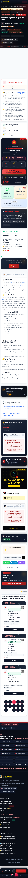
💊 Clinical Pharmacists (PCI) (6, 850)
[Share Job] (13, 871)
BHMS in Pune (19, 757)
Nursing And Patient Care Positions (11, 413)
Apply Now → (14, 629)
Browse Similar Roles (8, 415)
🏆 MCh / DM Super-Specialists (7, 838)
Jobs (6, 6)
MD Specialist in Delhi (20, 745)
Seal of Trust (5, 808)
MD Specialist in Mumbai (7, 749)
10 (6, 710)
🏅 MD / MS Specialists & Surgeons (8, 836)
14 (18, 710)
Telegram (15, 562)
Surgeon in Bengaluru (6, 753)
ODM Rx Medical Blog (5, 822)
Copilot (22, 221)
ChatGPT (7, 221)
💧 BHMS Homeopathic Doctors (7, 843)
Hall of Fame (3, 810)
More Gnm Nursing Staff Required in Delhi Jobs (14, 406)
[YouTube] (14, 728)
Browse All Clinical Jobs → (21, 738)
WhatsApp (7, 562)
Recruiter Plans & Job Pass (6, 803)
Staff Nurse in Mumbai (21, 761)
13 (14, 710)
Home (2, 6)
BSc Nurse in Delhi (5, 761)
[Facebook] (5, 728)
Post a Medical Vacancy (5, 801)
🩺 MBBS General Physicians (6, 833)
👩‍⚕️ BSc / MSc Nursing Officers (7, 846)
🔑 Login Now (14, 266)
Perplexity (14, 221)
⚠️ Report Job (24, 591)
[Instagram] (11, 728)
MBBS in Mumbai (19, 741)
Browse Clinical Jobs (4, 798)
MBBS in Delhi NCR (6, 741)
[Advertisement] (14, 63)
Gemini (7, 225)
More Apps (22, 562)
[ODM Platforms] (5, 2)
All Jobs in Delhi (7, 408)
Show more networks (13, 567)
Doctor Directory (6, 806)
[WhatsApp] (2, 728)
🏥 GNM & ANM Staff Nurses (6, 848)
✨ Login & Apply (21, 871)
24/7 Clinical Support (5, 827)
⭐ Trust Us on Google (5, 824)
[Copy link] (23, 557)
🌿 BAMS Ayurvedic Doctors (6, 841)
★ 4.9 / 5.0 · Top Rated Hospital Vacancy (13, 9)
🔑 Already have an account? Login (14, 177)
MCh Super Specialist (20, 753)
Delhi (9, 6)
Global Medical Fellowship (9, 817)
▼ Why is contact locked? (21, 93)
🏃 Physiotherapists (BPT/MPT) (7, 853)
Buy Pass (24, 1)
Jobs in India (6, 411)
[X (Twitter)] (8, 728)
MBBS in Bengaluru (6, 745)
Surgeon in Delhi (19, 749)
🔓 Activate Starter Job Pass (14, 583)
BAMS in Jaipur (5, 757)
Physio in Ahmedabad (21, 764)
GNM (11, 282)
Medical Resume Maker (7, 819)
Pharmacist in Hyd (6, 764)
